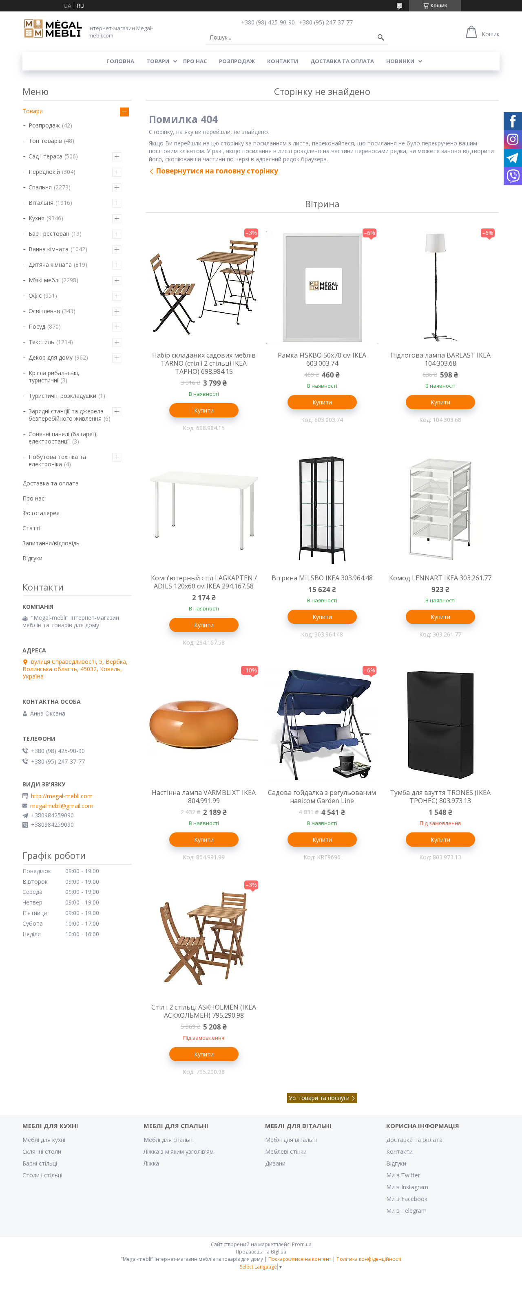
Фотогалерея (41, 513)
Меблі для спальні (169, 1140)
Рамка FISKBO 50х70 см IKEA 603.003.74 (322, 359)
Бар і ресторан (49, 233)
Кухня (36, 218)
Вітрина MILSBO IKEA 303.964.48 (322, 578)
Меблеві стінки (286, 1151)
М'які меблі (44, 280)
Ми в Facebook (406, 1199)
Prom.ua (302, 1244)
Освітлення (44, 311)
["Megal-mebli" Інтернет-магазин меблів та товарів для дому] (53, 29)
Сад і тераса (45, 156)
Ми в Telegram (406, 1210)
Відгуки (32, 558)
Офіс (35, 295)
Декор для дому (51, 357)
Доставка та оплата (342, 61)
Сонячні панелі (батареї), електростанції (63, 437)
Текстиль (41, 342)
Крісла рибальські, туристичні (54, 376)
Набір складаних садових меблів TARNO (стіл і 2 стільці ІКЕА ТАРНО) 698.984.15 (204, 363)
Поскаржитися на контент (299, 1259)
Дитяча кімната (50, 264)
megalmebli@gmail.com (61, 806)
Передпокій (44, 172)
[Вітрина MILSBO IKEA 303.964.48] (322, 510)
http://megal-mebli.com (62, 796)
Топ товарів (45, 141)
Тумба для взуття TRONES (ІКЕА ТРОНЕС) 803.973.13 (440, 796)
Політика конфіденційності (368, 1259)
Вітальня (41, 202)
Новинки (400, 61)
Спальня (40, 187)
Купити (204, 410)
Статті (31, 528)
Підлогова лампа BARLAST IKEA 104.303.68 (440, 359)
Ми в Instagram (407, 1187)
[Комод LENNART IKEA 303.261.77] (440, 510)
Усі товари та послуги (319, 1098)
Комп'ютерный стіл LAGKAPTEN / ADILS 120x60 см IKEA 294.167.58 (204, 582)
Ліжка (151, 1163)
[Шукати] (381, 37)
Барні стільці (39, 1163)
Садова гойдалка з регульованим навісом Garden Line (322, 796)
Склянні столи (41, 1151)
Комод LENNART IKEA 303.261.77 (440, 578)
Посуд (37, 326)
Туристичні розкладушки (62, 396)
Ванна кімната (49, 249)
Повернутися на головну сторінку (217, 171)
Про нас (195, 61)
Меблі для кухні (43, 1140)
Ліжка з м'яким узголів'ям (179, 1151)
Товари (157, 61)
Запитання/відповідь (51, 543)
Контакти (282, 61)
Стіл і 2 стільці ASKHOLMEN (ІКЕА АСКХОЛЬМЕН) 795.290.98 (203, 1011)
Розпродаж (237, 61)
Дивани (275, 1163)
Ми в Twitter (403, 1175)
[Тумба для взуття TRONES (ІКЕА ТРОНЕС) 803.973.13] (440, 725)
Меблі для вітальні (291, 1140)
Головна (120, 61)
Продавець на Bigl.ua (261, 1251)
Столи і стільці (42, 1175)
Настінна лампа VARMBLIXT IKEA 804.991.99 (204, 796)
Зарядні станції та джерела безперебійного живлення (66, 414)
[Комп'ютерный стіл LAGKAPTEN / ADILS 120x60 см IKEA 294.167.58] (204, 510)
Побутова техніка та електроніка (57, 460)
